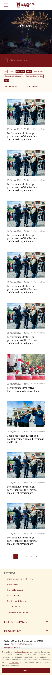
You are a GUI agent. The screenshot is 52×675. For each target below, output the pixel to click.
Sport (7, 81)
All (6, 72)
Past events (33, 86)
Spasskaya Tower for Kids (34, 76)
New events (11, 86)
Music (29, 72)
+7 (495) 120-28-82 (17, 644)
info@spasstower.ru (12, 647)
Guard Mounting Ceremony (14, 76)
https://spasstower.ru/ (21, 652)
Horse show (20, 72)
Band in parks (38, 72)
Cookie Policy (14, 662)
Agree (26, 670)
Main (11, 72)
